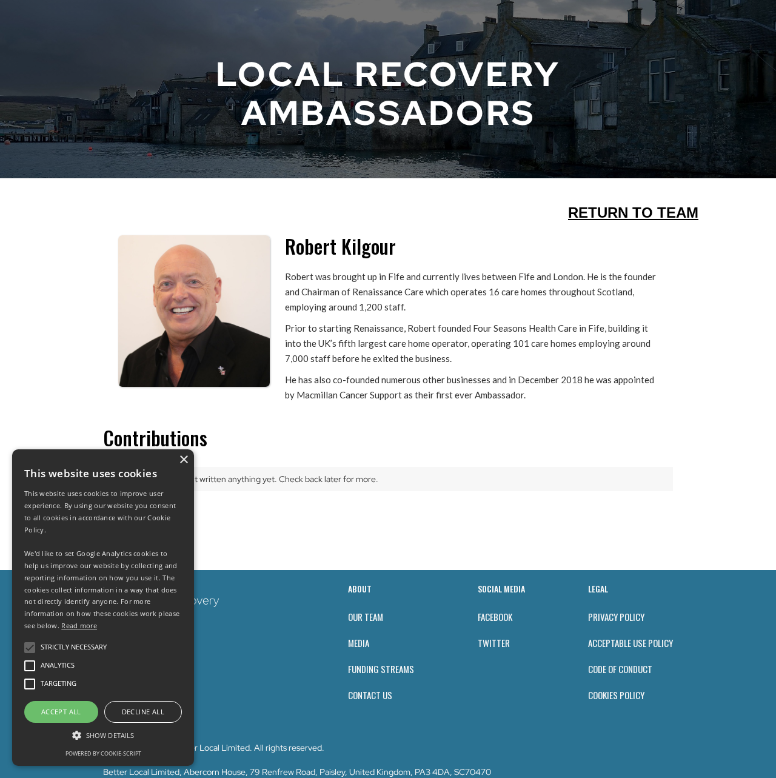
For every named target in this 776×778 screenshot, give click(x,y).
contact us (370, 695)
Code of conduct (620, 669)
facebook (495, 616)
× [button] (183, 459)
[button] (103, 735)
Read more (79, 625)
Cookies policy (616, 695)
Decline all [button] (143, 711)
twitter (494, 642)
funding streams (381, 669)
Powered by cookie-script (103, 753)
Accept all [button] (61, 711)
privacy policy (616, 616)
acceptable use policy (630, 642)
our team (365, 616)
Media (358, 642)
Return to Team (633, 212)
